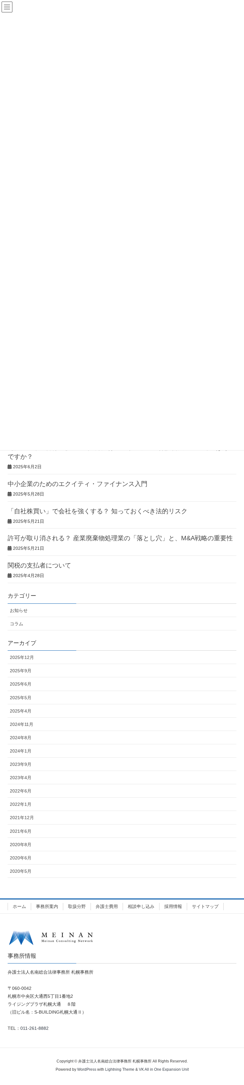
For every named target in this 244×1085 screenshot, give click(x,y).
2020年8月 (20, 844)
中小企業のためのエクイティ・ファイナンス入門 (77, 483)
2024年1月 (20, 750)
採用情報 (173, 906)
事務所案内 (47, 906)
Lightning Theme (119, 1069)
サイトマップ (205, 906)
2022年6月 (20, 790)
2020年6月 (20, 857)
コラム (16, 623)
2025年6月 (20, 684)
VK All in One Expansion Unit (164, 1069)
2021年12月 (22, 817)
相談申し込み (141, 906)
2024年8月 (20, 737)
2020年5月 (20, 871)
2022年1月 (20, 804)
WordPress (86, 1069)
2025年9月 (20, 670)
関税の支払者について (39, 565)
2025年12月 (22, 657)
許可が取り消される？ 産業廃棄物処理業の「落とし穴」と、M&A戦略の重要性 (120, 538)
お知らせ (19, 610)
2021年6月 (20, 831)
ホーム (19, 906)
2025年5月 (20, 697)
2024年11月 (21, 724)
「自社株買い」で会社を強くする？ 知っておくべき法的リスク (97, 511)
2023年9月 (20, 764)
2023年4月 (20, 777)
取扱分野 (77, 906)
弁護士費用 (107, 906)
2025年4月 (20, 710)
